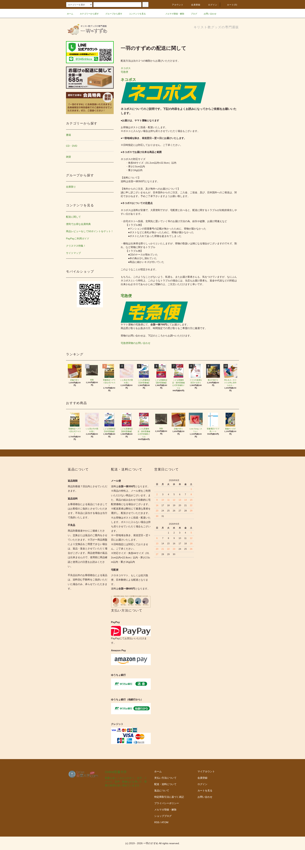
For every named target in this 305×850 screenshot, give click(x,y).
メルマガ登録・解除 (174, 14)
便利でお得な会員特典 (78, 224)
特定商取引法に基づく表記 (169, 796)
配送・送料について (165, 784)
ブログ (194, 14)
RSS (156, 822)
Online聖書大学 (116, 772)
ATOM (164, 822)
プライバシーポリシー (166, 803)
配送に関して (73, 216)
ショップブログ (163, 816)
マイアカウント (206, 771)
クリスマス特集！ (76, 245)
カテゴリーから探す (89, 14)
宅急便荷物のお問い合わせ (135, 343)
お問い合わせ (210, 14)
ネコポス (126, 68)
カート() (232, 5)
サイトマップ (73, 253)
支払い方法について (165, 777)
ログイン (212, 5)
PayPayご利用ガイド (77, 238)
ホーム (70, 14)
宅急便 (124, 71)
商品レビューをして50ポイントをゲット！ (89, 231)
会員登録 (196, 5)
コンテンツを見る (137, 14)
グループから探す (113, 14)
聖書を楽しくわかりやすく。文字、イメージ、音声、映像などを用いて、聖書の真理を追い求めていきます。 (126, 782)
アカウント (178, 5)
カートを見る (205, 790)
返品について (161, 790)
